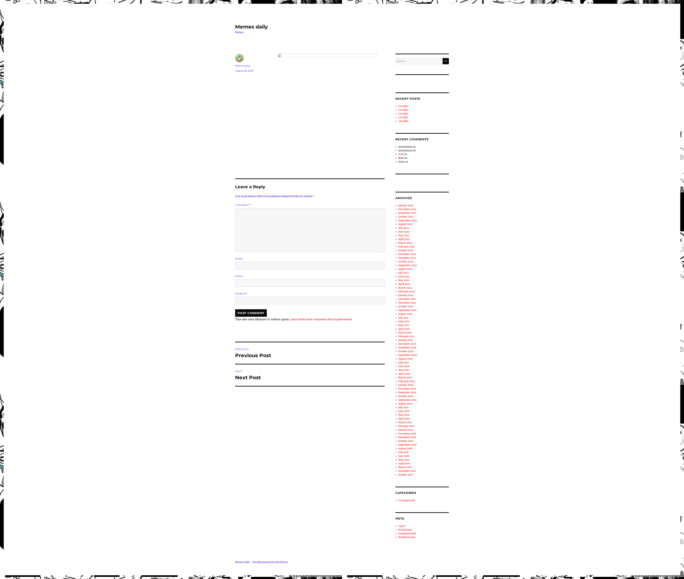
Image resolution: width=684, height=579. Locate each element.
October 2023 (405, 216)
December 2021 (407, 299)
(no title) (403, 106)
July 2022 (403, 272)
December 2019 (407, 388)
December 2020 (407, 343)
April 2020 (404, 373)
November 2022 (407, 257)
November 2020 (407, 347)
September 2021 (407, 310)
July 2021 (403, 317)
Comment (243, 205)
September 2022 (407, 265)
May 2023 (403, 235)
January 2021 (405, 340)
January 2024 (405, 205)
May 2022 (403, 280)
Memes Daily (242, 65)
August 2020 (405, 358)
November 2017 (407, 471)
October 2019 (405, 396)
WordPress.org (406, 537)
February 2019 (406, 426)
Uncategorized (406, 500)
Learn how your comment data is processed (321, 319)
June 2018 (403, 456)
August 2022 (405, 269)
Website (241, 293)
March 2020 (405, 377)
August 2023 (405, 224)
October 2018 (405, 441)
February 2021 (406, 336)
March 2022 (405, 287)
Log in (401, 526)
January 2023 (405, 250)
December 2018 (407, 433)
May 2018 (403, 459)
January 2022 (405, 295)
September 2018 (407, 444)
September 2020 (407, 355)
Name (239, 258)
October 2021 (405, 306)
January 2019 (405, 429)
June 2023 (404, 231)
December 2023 (407, 209)
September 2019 (407, 399)
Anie (400, 154)
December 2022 (407, 254)
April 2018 (404, 463)
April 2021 (404, 328)
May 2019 (403, 414)
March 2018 (405, 467)
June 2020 (404, 366)
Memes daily (251, 27)
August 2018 (405, 448)
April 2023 (404, 239)
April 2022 (404, 284)
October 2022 (405, 261)
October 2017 (405, 474)
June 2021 (403, 321)
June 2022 (404, 276)
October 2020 (405, 351)
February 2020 (406, 381)
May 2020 (403, 370)
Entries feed (405, 529)
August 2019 (405, 403)
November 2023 (407, 213)
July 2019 (403, 407)
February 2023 (406, 246)
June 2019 (404, 411)
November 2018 (407, 437)
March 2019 (405, 422)
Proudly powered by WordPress (270, 562)
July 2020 (403, 362)
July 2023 (403, 227)
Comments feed (407, 533)
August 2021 (405, 313)
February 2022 (406, 291)
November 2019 (407, 392)
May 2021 (403, 325)
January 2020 (405, 385)
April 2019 (404, 418)
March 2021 (405, 332)
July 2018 (403, 452)
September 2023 (407, 220)
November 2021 (407, 302)
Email (239, 276)
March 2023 (405, 242)
